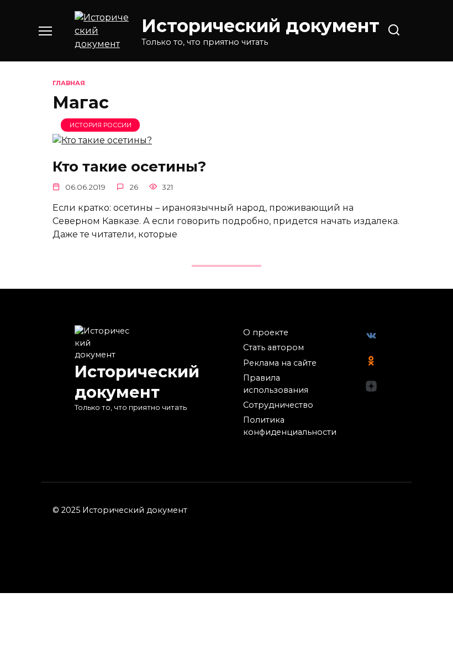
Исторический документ (260, 26)
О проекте (265, 332)
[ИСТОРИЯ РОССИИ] (102, 140)
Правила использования (275, 384)
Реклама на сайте (280, 363)
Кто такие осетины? (129, 165)
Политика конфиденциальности (289, 426)
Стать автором (273, 347)
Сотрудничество (278, 405)
